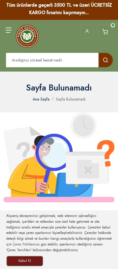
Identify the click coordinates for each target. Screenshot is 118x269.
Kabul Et (24, 260)
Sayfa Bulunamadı (71, 99)
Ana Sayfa (41, 99)
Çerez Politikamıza (26, 244)
